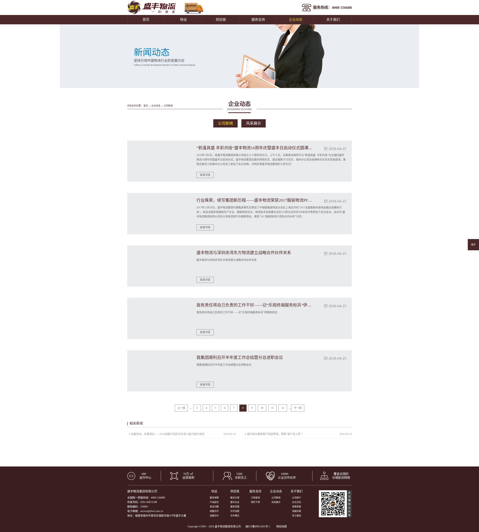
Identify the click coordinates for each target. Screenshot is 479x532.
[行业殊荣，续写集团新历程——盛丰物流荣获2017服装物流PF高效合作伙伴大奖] (159, 213)
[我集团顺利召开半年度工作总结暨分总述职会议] (159, 370)
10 (262, 408)
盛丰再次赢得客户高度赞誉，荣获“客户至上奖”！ (275, 434)
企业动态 (155, 105)
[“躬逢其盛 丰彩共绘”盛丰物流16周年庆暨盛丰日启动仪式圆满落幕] (159, 161)
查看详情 (205, 175)
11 (272, 408)
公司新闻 (168, 105)
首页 (146, 20)
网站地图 (281, 526)
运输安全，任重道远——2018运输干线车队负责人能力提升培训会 (167, 435)
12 (282, 408)
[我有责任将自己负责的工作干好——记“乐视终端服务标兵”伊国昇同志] (159, 318)
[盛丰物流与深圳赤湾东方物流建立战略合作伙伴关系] (159, 266)
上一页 (181, 408)
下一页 (298, 408)
